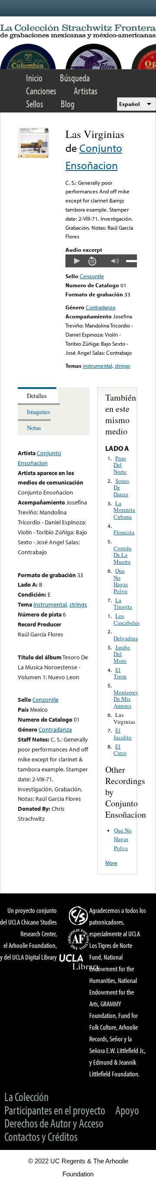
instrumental (97, 365)
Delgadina (126, 638)
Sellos (34, 103)
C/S (79, 915)
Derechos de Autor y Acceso (54, 1122)
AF (79, 939)
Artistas (86, 90)
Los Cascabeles (127, 619)
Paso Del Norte (120, 464)
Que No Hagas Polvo (121, 581)
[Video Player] (101, 260)
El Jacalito (123, 733)
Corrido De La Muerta (123, 554)
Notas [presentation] (34, 428)
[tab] (38, 395)
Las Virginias (124, 718)
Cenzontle (92, 276)
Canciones (41, 90)
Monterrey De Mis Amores (126, 699)
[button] (76, 260)
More (111, 862)
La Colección (26, 1096)
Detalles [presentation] (37, 396)
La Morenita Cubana (124, 509)
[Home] (78, 31)
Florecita (124, 532)
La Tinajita (123, 603)
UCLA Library (79, 962)
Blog (68, 103)
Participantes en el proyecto (54, 1110)
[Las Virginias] (33, 155)
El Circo (120, 749)
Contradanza (100, 307)
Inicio (34, 77)
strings (122, 365)
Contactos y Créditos (41, 1136)
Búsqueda (75, 77)
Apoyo (127, 1110)
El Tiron (120, 673)
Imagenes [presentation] (38, 412)
